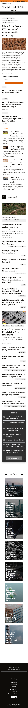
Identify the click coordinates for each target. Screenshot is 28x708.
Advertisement (14, 684)
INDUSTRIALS (6, 325)
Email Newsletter (14, 689)
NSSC (4, 87)
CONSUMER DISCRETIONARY (10, 20)
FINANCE (5, 98)
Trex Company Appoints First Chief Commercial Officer (16, 133)
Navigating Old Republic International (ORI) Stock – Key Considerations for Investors (12, 291)
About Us (14, 675)
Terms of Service (14, 677)
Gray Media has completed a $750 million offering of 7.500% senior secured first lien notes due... (12, 339)
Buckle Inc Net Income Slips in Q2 (15, 440)
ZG (3, 18)
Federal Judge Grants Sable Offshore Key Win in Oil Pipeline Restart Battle (13, 280)
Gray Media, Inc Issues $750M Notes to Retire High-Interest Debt (14, 332)
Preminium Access (14, 458)
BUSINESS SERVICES (8, 22)
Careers (14, 686)
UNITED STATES (10, 18)
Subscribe (14, 10)
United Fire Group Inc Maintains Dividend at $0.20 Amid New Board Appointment (13, 302)
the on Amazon (15, 1)
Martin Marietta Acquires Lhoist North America (17, 179)
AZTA (13, 217)
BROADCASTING (19, 325)
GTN (12, 325)
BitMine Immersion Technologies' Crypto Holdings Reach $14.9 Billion (12, 118)
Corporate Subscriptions (14, 691)
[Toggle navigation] (14, 13)
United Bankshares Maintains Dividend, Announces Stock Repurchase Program (13, 104)
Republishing (14, 682)
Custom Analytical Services (14, 693)
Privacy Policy (14, 679)
